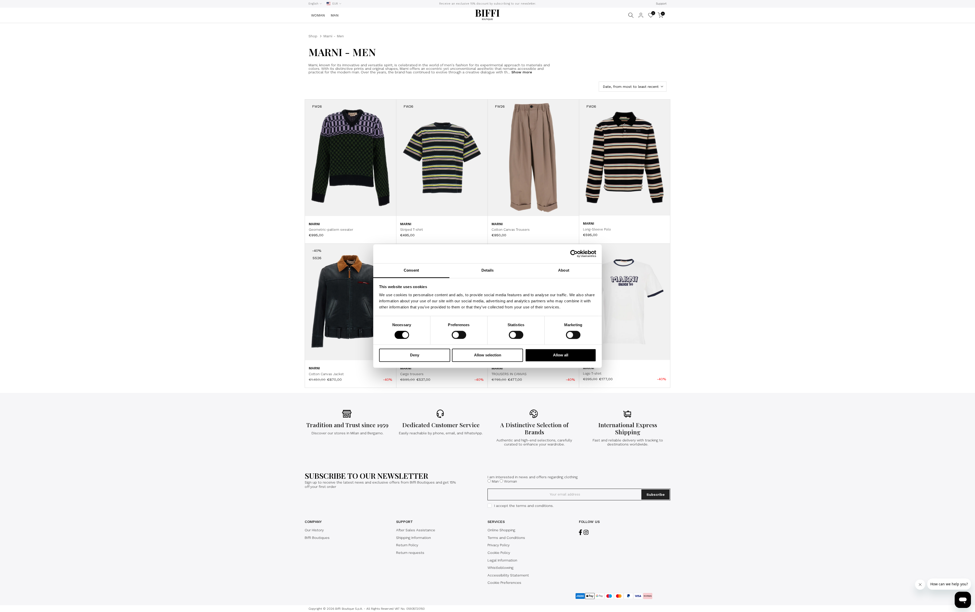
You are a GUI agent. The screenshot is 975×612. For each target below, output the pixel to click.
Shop (312, 36)
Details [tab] (487, 270)
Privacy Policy (499, 545)
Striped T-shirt (411, 229)
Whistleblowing (500, 568)
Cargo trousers (412, 374)
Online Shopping (501, 530)
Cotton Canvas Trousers (511, 229)
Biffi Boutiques (317, 538)
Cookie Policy (499, 553)
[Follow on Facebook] (580, 532)
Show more (521, 72)
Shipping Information (413, 538)
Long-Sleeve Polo (597, 229)
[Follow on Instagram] (586, 532)
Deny (414, 355)
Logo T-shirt (592, 373)
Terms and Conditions (506, 538)
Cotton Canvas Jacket (326, 374)
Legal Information (502, 560)
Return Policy (407, 545)
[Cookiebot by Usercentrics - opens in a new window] (574, 253)
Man (495, 481)
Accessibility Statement (508, 575)
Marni (314, 224)
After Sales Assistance (415, 530)
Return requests (410, 553)
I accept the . (524, 506)
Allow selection (487, 355)
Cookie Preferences (504, 583)
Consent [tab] (411, 270)
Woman (510, 481)
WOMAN (318, 15)
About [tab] (563, 270)
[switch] (459, 335)
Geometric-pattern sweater (331, 229)
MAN (334, 15)
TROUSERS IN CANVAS (509, 374)
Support (661, 3)
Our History (314, 530)
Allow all (560, 355)
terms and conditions (534, 506)
